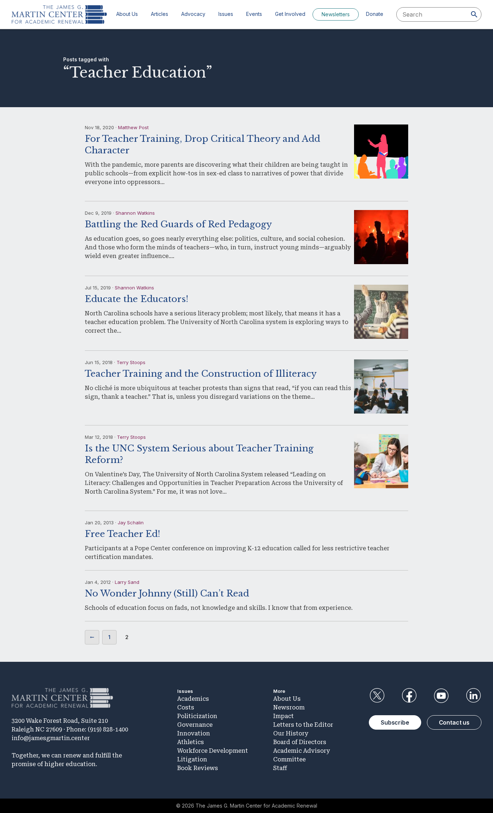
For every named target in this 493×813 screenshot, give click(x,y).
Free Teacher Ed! (122, 534)
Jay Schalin (131, 522)
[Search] (474, 14)
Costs (185, 707)
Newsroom (289, 707)
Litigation (192, 759)
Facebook (409, 696)
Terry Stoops (131, 362)
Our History (290, 733)
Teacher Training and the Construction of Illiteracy (201, 373)
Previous (92, 637)
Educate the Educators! (136, 299)
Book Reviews (197, 768)
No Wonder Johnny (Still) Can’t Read (167, 593)
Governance (195, 724)
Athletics (190, 742)
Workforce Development (212, 750)
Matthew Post (133, 127)
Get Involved (290, 14)
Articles (159, 14)
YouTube (441, 696)
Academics (193, 698)
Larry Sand (127, 582)
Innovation (193, 733)
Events (254, 14)
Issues (225, 14)
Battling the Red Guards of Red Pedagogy (178, 224)
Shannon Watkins (135, 213)
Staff (280, 768)
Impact (283, 716)
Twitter (377, 696)
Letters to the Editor (303, 724)
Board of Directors (299, 742)
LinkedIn (473, 696)
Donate (374, 14)
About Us (127, 14)
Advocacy (193, 14)
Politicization (197, 716)
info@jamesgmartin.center (51, 738)
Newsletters (336, 14)
